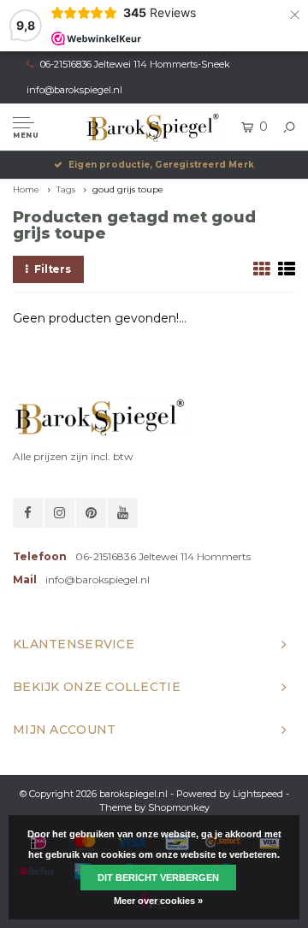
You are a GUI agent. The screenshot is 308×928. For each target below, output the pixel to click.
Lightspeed (258, 794)
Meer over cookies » (158, 900)
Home (26, 189)
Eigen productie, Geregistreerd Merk (161, 164)
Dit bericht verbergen (158, 877)
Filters (52, 269)
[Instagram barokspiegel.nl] (59, 513)
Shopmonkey (179, 807)
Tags (65, 189)
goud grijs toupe (127, 189)
